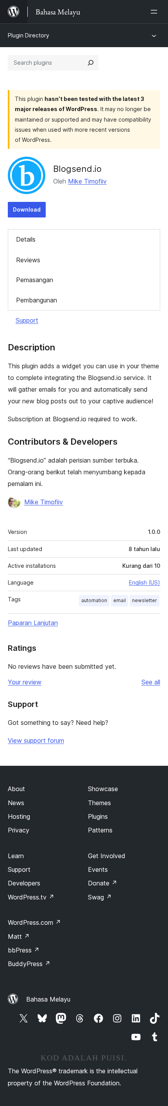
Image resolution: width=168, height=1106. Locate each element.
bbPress (23, 950)
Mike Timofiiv (87, 181)
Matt (19, 936)
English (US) (144, 582)
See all (150, 682)
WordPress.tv (31, 897)
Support (27, 320)
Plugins (98, 816)
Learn (16, 856)
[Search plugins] (90, 63)
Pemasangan (34, 280)
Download (27, 209)
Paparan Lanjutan (33, 623)
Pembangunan (36, 300)
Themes (99, 803)
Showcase (103, 789)
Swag (100, 897)
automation (94, 600)
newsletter (144, 600)
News (16, 803)
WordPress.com (34, 922)
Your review (24, 682)
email (119, 600)
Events (98, 869)
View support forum (36, 740)
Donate (102, 883)
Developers (24, 883)
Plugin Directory (28, 35)
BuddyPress (29, 964)
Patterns (100, 830)
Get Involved (106, 856)
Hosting (19, 816)
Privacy (18, 830)
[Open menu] (155, 11)
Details (26, 239)
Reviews (28, 260)
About (16, 789)
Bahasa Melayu (48, 999)
